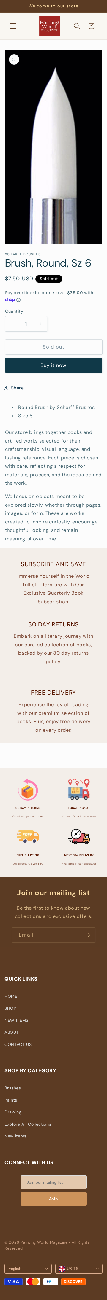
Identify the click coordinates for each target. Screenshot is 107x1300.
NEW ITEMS (16, 1020)
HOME (11, 996)
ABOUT (11, 1032)
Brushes (12, 1088)
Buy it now (53, 365)
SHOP (10, 1008)
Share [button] (17, 388)
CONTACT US (18, 1044)
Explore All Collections (27, 1124)
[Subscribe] (88, 935)
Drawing (13, 1112)
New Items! (16, 1136)
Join (53, 1198)
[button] (13, 26)
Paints (10, 1100)
